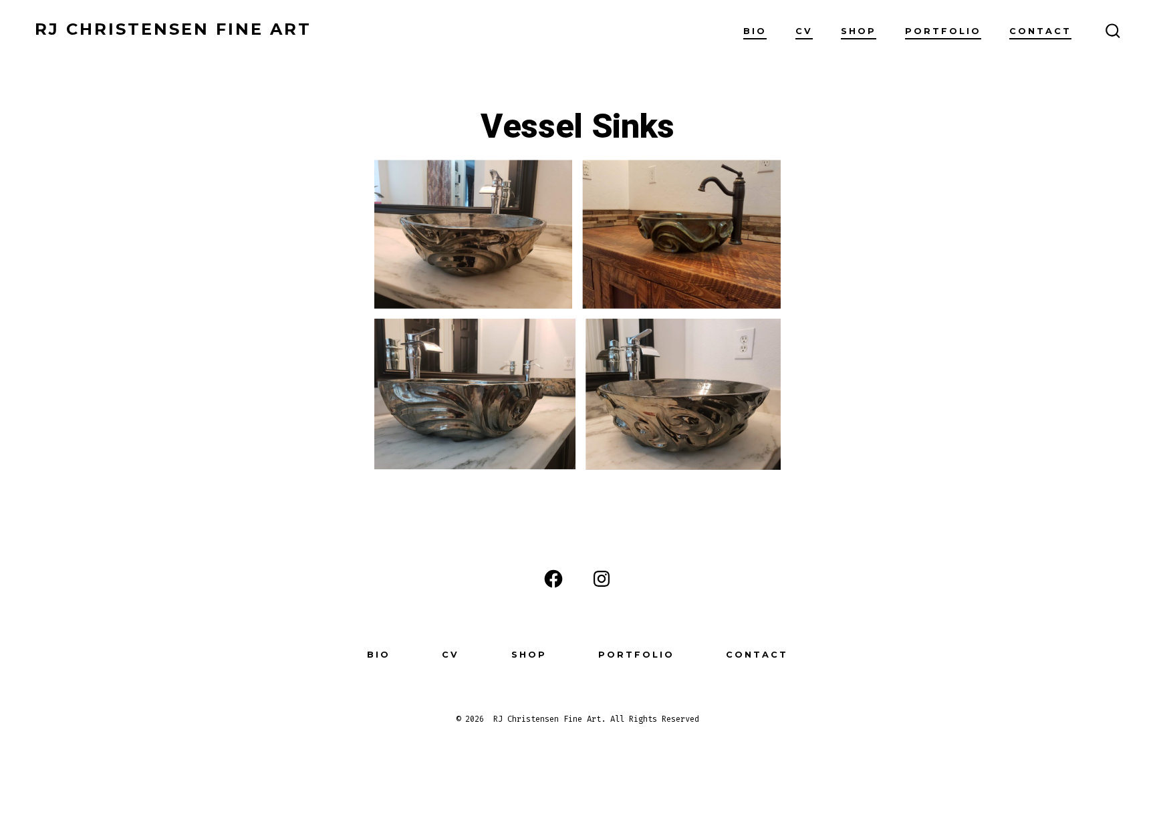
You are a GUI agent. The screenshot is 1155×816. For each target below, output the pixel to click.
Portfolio (943, 31)
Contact (1040, 31)
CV (804, 31)
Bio (755, 31)
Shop (858, 31)
